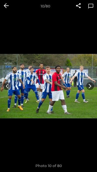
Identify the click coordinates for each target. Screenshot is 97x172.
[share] (78, 6)
